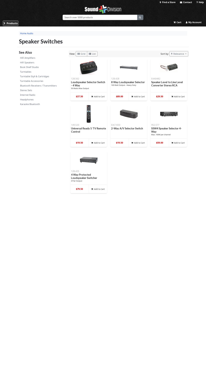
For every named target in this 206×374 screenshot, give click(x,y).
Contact (187, 2)
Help (201, 2)
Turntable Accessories (31, 81)
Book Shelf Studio (29, 67)
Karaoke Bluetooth (30, 104)
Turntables (25, 71)
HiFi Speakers (27, 62)
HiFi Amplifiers (27, 57)
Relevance (179, 53)
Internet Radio (27, 94)
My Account (195, 22)
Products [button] (12, 23)
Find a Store (168, 2)
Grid (82, 53)
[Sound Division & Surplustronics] (103, 9)
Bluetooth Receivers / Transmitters (38, 85)
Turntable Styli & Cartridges (34, 76)
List (94, 53)
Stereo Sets (26, 90)
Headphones (27, 99)
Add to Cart (99, 96)
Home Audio (26, 33)
